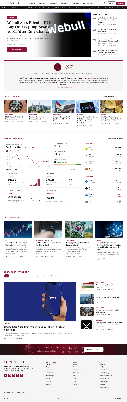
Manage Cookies (63, 399)
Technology (65, 3)
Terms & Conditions (106, 375)
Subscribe (121, 3)
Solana (75, 367)
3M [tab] (12, 150)
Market (48, 378)
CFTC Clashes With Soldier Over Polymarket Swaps (14, 118)
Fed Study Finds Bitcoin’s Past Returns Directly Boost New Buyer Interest (111, 119)
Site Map (6, 399)
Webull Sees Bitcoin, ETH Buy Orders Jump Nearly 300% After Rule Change (29, 27)
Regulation (53, 3)
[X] (5, 375)
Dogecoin (76, 384)
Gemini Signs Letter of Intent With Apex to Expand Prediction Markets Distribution (87, 120)
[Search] (105, 3)
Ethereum (76, 370)
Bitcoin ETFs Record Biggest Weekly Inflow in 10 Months (16, 244)
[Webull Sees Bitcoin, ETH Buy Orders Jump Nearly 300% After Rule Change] (60, 35)
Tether (75, 378)
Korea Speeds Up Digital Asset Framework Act (77, 244)
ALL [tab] (18, 150)
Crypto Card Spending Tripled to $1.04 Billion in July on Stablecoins (34, 328)
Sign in (111, 3)
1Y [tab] (15, 150)
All (6, 276)
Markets (32, 3)
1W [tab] (10, 150)
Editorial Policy (104, 373)
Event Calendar (104, 387)
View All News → (109, 96)
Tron (74, 381)
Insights (76, 3)
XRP (74, 375)
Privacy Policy (104, 378)
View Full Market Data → (115, 138)
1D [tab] (7, 150)
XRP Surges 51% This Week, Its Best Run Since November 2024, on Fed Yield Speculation (109, 325)
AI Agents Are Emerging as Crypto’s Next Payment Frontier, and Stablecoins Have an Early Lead (109, 246)
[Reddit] (17, 375)
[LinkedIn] (9, 375)
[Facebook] (13, 375)
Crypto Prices (87, 3)
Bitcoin (75, 364)
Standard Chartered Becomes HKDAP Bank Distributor (108, 51)
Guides (48, 367)
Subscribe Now (93, 349)
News (48, 364)
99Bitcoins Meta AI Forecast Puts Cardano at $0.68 (48, 244)
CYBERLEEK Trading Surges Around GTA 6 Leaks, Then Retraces (108, 20)
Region (45, 276)
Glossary (102, 384)
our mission (91, 78)
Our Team (103, 367)
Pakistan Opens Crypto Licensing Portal (37, 118)
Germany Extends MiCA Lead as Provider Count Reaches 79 (61, 119)
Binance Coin (77, 373)
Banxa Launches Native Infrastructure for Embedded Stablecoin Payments (108, 41)
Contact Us (103, 370)
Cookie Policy (104, 381)
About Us (102, 364)
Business (42, 3)
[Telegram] (21, 375)
